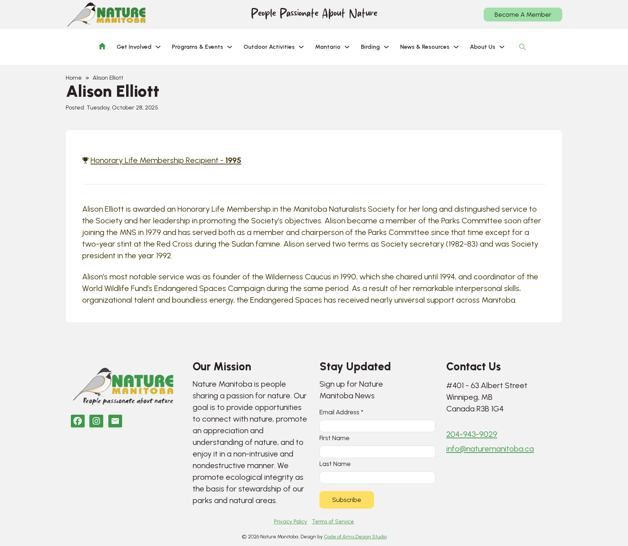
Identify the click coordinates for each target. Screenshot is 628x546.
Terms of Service (333, 521)
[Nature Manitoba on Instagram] (96, 421)
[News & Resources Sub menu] (456, 47)
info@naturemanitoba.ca (490, 449)
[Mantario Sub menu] (347, 47)
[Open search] (523, 47)
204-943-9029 (471, 434)
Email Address (341, 412)
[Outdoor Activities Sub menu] (301, 47)
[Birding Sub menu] (386, 47)
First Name (334, 438)
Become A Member (523, 15)
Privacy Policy (290, 521)
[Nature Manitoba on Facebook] (78, 421)
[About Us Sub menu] (502, 47)
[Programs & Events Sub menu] (230, 47)
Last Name (335, 463)
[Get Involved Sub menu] (158, 47)
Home (74, 77)
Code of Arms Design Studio (355, 537)
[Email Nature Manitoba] (115, 421)
